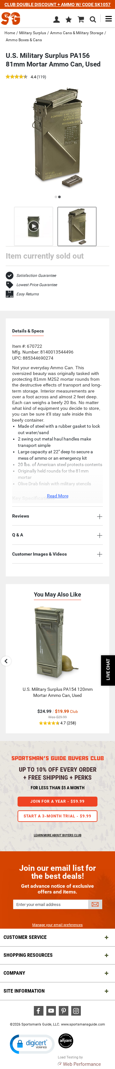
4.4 (33, 77)
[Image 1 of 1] (76, 226)
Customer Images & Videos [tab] (39, 554)
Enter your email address (38, 904)
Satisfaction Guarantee (36, 275)
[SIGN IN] (56, 20)
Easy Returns (27, 294)
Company (14, 973)
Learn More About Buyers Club (57, 835)
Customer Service (25, 937)
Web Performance (82, 1064)
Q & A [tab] (17, 534)
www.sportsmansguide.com (83, 1024)
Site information (24, 991)
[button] (68, 20)
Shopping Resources (28, 955)
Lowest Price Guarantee (36, 285)
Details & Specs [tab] (28, 330)
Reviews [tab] (20, 516)
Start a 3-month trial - (57, 816)
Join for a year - (57, 801)
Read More (57, 495)
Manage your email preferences (57, 925)
